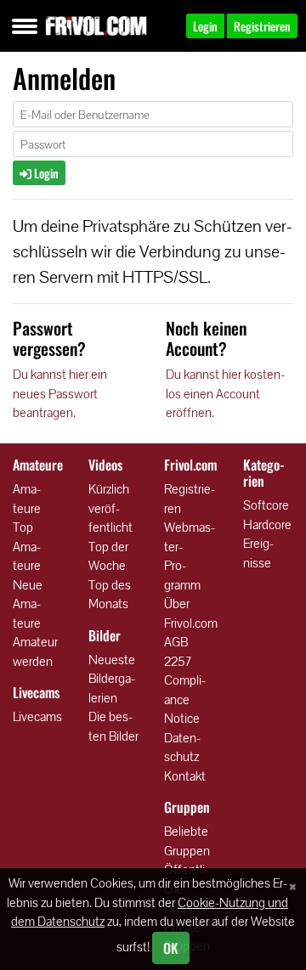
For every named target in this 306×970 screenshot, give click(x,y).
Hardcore (267, 524)
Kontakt (185, 776)
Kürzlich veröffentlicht (110, 508)
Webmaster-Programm (189, 556)
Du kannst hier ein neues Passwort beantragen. (60, 393)
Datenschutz (182, 747)
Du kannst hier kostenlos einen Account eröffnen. (225, 393)
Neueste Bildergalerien (111, 678)
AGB (176, 642)
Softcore (266, 505)
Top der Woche (108, 556)
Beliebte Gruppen (187, 841)
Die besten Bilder (113, 726)
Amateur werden (35, 651)
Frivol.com (96, 25)
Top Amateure (27, 546)
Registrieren (189, 498)
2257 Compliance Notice (185, 690)
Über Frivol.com (191, 613)
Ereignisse (258, 553)
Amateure (27, 498)
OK (170, 948)
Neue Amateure (27, 604)
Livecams (37, 716)
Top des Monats (109, 594)
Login (45, 173)
